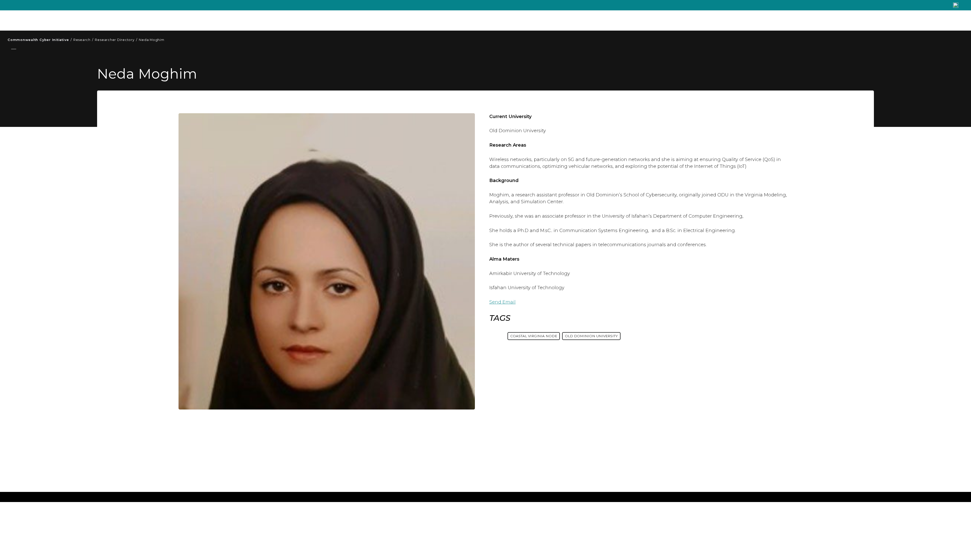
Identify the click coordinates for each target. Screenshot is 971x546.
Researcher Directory (116, 40)
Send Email (502, 302)
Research (83, 40)
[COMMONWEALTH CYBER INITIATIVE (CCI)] (83, 20)
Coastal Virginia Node (533, 336)
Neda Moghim (151, 40)
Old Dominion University (591, 336)
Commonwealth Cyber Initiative (40, 40)
